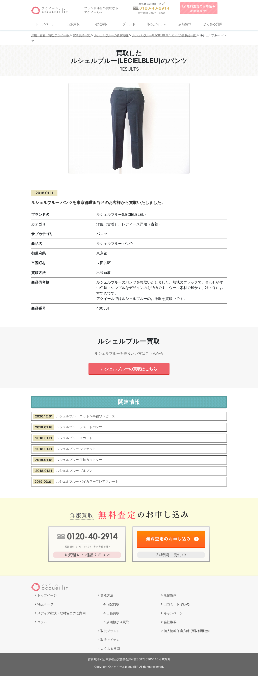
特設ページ (45, 604)
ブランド (129, 24)
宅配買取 (101, 24)
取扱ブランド (110, 631)
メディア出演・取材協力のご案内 (61, 613)
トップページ (45, 24)
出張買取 (73, 24)
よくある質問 (213, 24)
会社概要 (170, 622)
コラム (42, 622)
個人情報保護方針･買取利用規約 (187, 631)
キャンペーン (173, 613)
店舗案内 (170, 595)
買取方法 (106, 595)
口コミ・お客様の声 (178, 604)
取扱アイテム (157, 24)
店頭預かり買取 (117, 622)
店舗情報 (184, 24)
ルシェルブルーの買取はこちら (129, 368)
